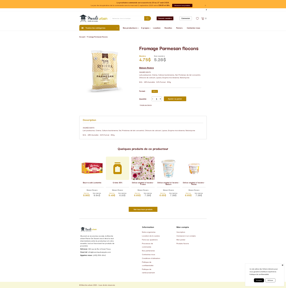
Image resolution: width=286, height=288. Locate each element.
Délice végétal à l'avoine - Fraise (143, 183)
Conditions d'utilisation (151, 258)
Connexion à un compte (186, 235)
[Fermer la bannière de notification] (205, 5)
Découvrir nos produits (182, 5)
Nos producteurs (130, 27)
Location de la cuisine (151, 235)
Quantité (142, 98)
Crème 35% (117, 182)
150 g (155, 91)
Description (89, 119)
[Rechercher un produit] (147, 18)
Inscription (181, 232)
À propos (145, 27)
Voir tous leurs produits (143, 209)
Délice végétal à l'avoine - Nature (168, 183)
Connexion (185, 18)
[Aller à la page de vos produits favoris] (197, 18)
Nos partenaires (148, 250)
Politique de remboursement (148, 271)
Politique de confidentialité (147, 264)
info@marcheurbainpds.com (99, 252)
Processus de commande (147, 245)
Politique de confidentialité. (259, 274)
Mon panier (181, 239)
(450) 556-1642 (99, 255)
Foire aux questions (150, 239)
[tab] (89, 119)
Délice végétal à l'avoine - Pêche (194, 183)
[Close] (282, 265)
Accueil (82, 37)
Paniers (179, 27)
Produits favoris (183, 243)
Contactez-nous (193, 27)
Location (156, 27)
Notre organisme (148, 232)
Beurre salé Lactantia (92, 182)
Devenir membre (165, 18)
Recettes (168, 27)
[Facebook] (206, 10)
